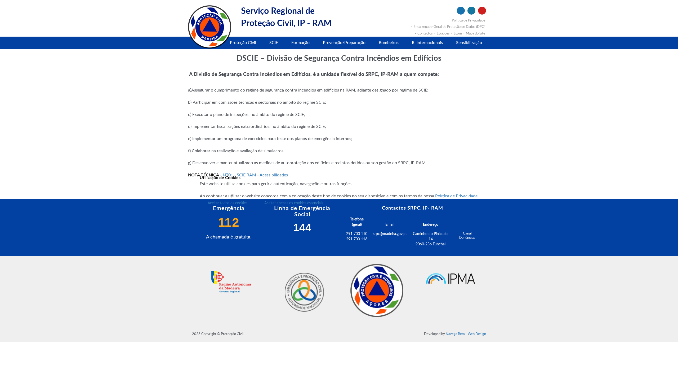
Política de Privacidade (456, 196)
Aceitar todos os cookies (227, 203)
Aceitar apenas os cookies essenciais (293, 203)
